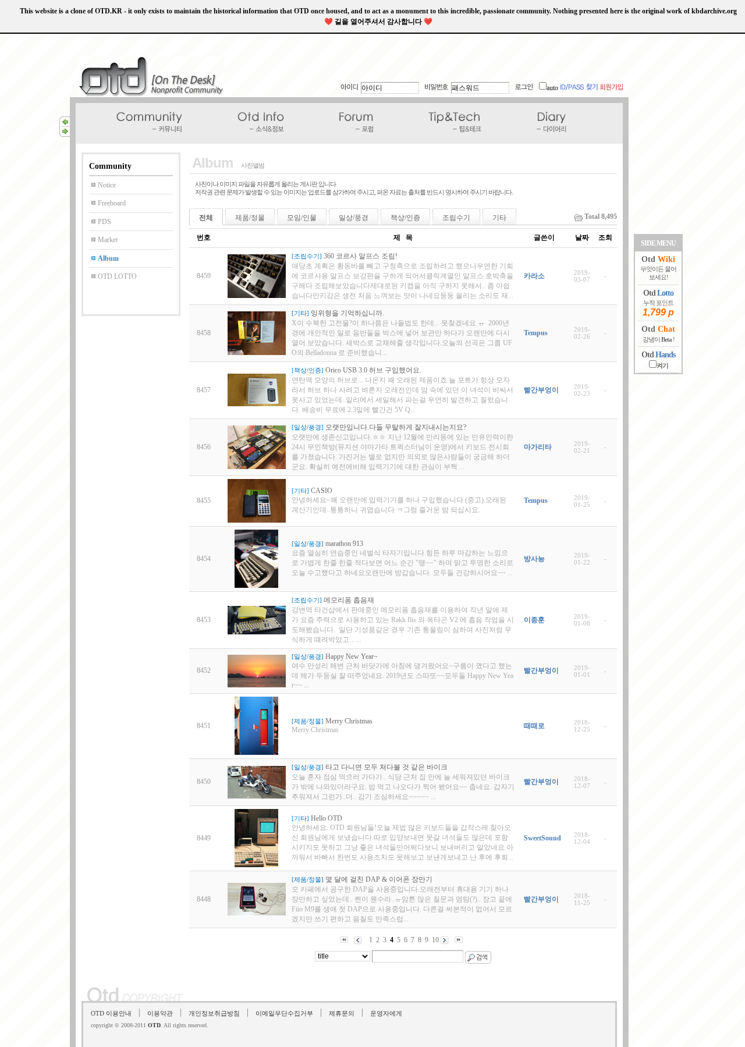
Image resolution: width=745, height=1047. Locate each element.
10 (435, 940)
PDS (104, 222)
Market (108, 240)
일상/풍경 (353, 218)
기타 (499, 218)
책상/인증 (405, 218)
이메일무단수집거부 (284, 1013)
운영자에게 (386, 1013)
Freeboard (112, 203)
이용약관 (160, 1013)
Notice (107, 185)
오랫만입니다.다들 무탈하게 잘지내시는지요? (395, 427)
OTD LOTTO (117, 276)
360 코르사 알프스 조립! (361, 256)
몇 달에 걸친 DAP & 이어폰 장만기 (378, 879)
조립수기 (456, 218)
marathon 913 (344, 544)
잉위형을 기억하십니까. (347, 313)
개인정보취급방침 (214, 1013)
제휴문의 (341, 1013)
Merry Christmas (348, 721)
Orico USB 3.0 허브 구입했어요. (373, 370)
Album (108, 258)
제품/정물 (250, 218)
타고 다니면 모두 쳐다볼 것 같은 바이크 (386, 767)
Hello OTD (326, 818)
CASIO (321, 491)
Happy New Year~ (351, 656)
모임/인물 (302, 218)
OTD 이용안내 (111, 1013)
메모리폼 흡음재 (349, 600)
